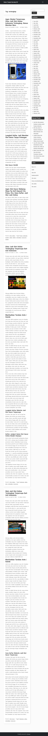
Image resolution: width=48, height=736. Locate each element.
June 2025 (36, 43)
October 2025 (37, 36)
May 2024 (36, 68)
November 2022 (37, 102)
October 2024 (37, 58)
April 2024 (36, 70)
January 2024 (36, 75)
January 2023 (36, 98)
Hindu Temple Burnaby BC (11, 2)
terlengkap (18, 237)
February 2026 (37, 28)
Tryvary (28, 734)
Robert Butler (24, 27)
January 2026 (36, 30)
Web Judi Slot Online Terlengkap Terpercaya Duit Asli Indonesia (16, 493)
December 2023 (37, 77)
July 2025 (36, 42)
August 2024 (36, 62)
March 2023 (36, 94)
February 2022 (37, 113)
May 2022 (36, 107)
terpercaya (24, 237)
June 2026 (36, 21)
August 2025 (36, 40)
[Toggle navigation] (42, 2)
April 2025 (36, 47)
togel (33, 169)
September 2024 (37, 60)
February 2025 (37, 51)
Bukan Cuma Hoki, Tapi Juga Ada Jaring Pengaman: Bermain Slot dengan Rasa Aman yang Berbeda (39, 154)
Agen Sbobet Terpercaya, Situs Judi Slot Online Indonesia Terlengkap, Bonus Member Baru (16, 22)
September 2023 (37, 83)
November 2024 (37, 57)
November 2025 (37, 34)
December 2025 (37, 32)
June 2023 (36, 88)
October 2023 (37, 81)
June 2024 (36, 66)
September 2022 (37, 105)
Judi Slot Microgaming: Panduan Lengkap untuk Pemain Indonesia (39, 124)
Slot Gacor (12, 719)
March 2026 (36, 27)
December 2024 (37, 55)
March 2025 (36, 49)
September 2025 (37, 38)
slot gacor (34, 178)
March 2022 (36, 111)
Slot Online (12, 235)
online (10, 237)
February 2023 (37, 96)
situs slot (34, 172)
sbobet (14, 237)
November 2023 (37, 79)
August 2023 (36, 85)
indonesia (25, 235)
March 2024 (36, 72)
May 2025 (36, 45)
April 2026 (36, 25)
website (7, 239)
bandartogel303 (35, 175)
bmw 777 (34, 166)
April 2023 (36, 92)
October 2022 (37, 103)
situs (6, 484)
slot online (34, 183)
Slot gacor (34, 186)
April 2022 (36, 109)
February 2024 (37, 73)
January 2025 (36, 53)
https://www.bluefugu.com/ (37, 180)
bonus (21, 235)
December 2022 (37, 100)
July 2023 (36, 87)
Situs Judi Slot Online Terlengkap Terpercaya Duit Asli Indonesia (16, 249)
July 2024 (36, 64)
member (7, 237)
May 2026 (36, 23)
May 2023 (36, 90)
